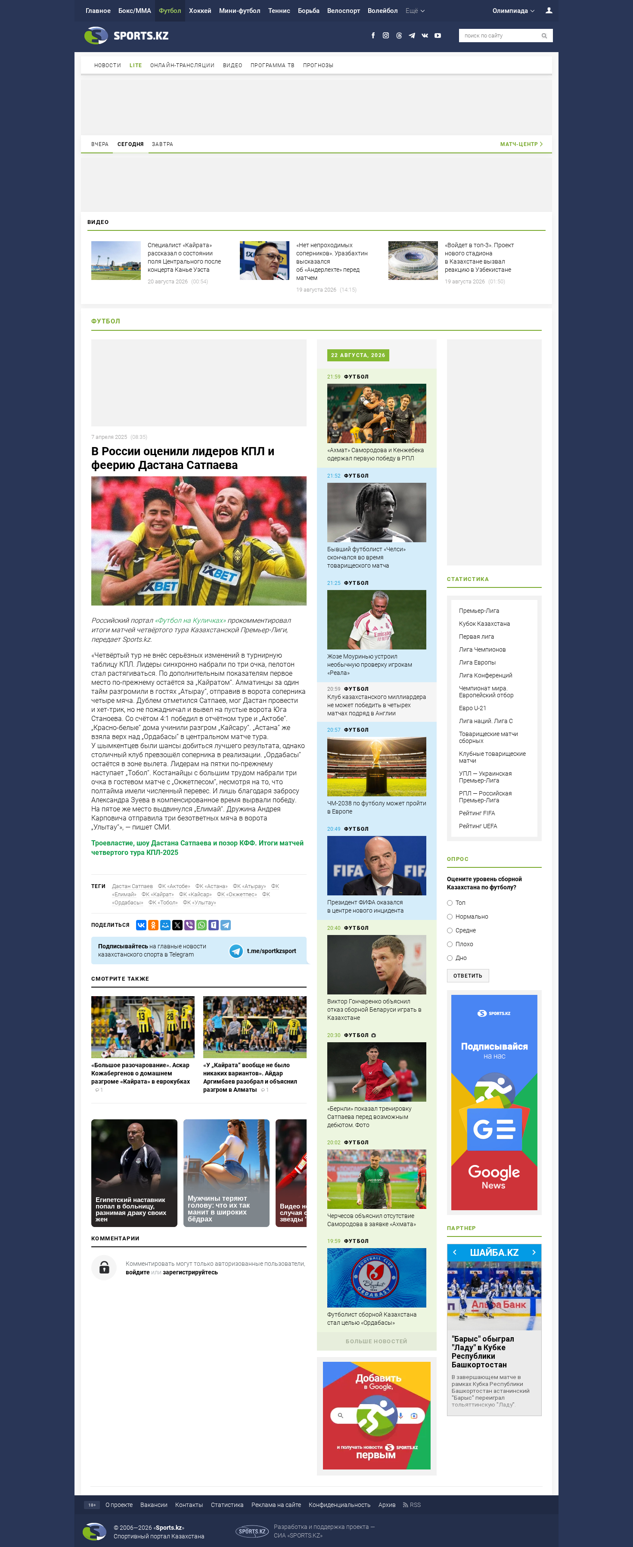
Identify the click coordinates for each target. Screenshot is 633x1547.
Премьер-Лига (479, 610)
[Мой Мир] (163, 925)
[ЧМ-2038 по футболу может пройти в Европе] (376, 766)
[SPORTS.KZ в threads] (399, 35)
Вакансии (154, 1504)
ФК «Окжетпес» (237, 894)
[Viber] (187, 925)
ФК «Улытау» (199, 902)
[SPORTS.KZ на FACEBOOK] (373, 35)
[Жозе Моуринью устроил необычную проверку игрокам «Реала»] (376, 619)
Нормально (472, 916)
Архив (387, 1504)
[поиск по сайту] (544, 36)
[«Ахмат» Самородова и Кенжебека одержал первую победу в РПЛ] (376, 413)
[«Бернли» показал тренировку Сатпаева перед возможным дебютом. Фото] (376, 1072)
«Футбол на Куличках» (190, 620)
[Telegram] (223, 925)
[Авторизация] (544, 10)
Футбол (170, 11)
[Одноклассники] (151, 925)
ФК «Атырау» (249, 886)
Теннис (279, 11)
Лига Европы (477, 662)
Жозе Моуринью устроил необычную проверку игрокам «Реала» (369, 664)
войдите (138, 1272)
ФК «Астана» (211, 886)
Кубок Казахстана (484, 623)
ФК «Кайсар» (195, 894)
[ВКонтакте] (139, 925)
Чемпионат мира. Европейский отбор (486, 692)
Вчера (100, 144)
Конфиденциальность (340, 1504)
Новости (107, 65)
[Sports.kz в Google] (377, 1467)
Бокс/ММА (134, 11)
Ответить (468, 976)
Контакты (189, 1504)
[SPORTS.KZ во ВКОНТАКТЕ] (425, 35)
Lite (136, 65)
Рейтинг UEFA (478, 826)
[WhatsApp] (199, 925)
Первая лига (476, 636)
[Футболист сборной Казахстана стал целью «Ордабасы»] (376, 1278)
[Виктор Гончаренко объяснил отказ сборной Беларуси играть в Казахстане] (376, 964)
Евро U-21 (473, 708)
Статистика (227, 1504)
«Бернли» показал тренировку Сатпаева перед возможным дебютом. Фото (369, 1116)
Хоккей (200, 11)
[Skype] (211, 925)
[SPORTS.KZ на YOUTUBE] (437, 35)
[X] (175, 925)
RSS (415, 1504)
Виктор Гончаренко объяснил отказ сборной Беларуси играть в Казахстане (374, 1009)
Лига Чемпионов (482, 649)
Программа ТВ (273, 65)
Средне (466, 930)
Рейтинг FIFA (477, 813)
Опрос (458, 859)
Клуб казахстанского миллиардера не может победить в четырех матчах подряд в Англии (376, 705)
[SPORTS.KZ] (494, 1102)
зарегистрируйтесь (190, 1272)
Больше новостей (377, 1341)
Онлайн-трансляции (182, 65)
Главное (98, 11)
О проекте (119, 1504)
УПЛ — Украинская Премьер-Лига (485, 777)
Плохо (464, 944)
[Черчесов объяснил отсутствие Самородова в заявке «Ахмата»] (376, 1179)
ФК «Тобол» (163, 902)
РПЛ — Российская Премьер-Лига (485, 797)
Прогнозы (318, 65)
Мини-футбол (240, 11)
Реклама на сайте (276, 1504)
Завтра (163, 144)
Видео (233, 65)
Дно (461, 957)
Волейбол (383, 11)
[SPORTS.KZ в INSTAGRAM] (386, 35)
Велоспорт (343, 11)
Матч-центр (519, 144)
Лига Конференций (485, 675)
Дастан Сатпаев (132, 886)
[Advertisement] (316, 106)
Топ (460, 902)
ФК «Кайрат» (158, 894)
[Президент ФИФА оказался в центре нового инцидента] (376, 865)
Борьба (309, 11)
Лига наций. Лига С (486, 721)
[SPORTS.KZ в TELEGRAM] (412, 35)
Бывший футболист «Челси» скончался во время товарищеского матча (366, 557)
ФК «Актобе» (174, 886)
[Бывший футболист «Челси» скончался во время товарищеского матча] (376, 512)
